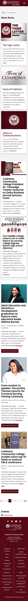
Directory (21, 560)
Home (5, 12)
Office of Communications (12, 134)
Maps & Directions (21, 557)
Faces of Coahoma (12, 89)
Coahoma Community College (14, 534)
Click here (12, 151)
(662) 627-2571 (14, 541)
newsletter (17, 53)
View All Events (8, 515)
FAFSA (21, 572)
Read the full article (9, 351)
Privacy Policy (21, 567)
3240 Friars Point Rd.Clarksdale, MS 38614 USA (14, 538)
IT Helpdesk (21, 563)
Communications (7, 576)
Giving (7, 554)
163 (25, 501)
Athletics (7, 560)
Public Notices (21, 587)
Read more (17, 213)
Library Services (7, 579)
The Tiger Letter (11, 45)
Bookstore (7, 572)
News (7, 557)
